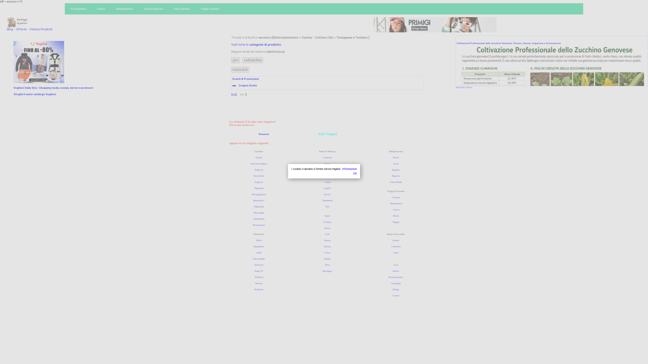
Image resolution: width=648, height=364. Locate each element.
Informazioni (349, 169)
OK (355, 173)
